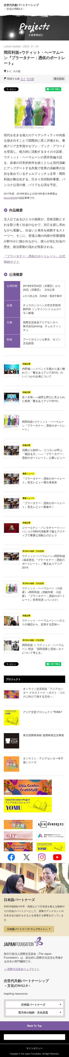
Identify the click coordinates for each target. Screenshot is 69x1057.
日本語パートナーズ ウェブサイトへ (27, 929)
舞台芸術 (59, 78)
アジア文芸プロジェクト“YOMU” (42, 712)
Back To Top (34, 1025)
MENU (62, 6)
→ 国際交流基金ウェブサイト (21, 969)
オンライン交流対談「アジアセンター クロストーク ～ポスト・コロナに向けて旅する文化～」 (44, 692)
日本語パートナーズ (33, 1004)
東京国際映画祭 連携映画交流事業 (43, 735)
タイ (23, 78)
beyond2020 (10, 198)
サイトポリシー (34, 1048)
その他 (30, 78)
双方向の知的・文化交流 (33, 1012)
